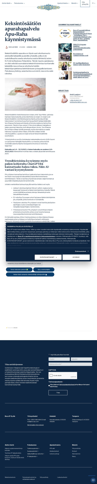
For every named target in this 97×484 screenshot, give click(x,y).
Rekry (74, 456)
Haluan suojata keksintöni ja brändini (13, 449)
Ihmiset (74, 451)
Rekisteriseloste (10, 477)
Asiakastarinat (54, 451)
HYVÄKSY (76, 257)
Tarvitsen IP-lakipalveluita (13, 453)
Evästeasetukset (80, 251)
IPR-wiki (52, 448)
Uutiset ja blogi (54, 454)
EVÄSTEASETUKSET (47, 257)
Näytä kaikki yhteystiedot (35, 425)
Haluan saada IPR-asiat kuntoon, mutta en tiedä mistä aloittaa (14, 457)
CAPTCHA (52, 370)
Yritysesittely (76, 448)
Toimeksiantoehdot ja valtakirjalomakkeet (29, 478)
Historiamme (76, 454)
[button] (7, 3)
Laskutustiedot (62, 477)
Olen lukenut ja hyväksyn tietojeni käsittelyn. (69, 385)
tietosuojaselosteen (66, 384)
